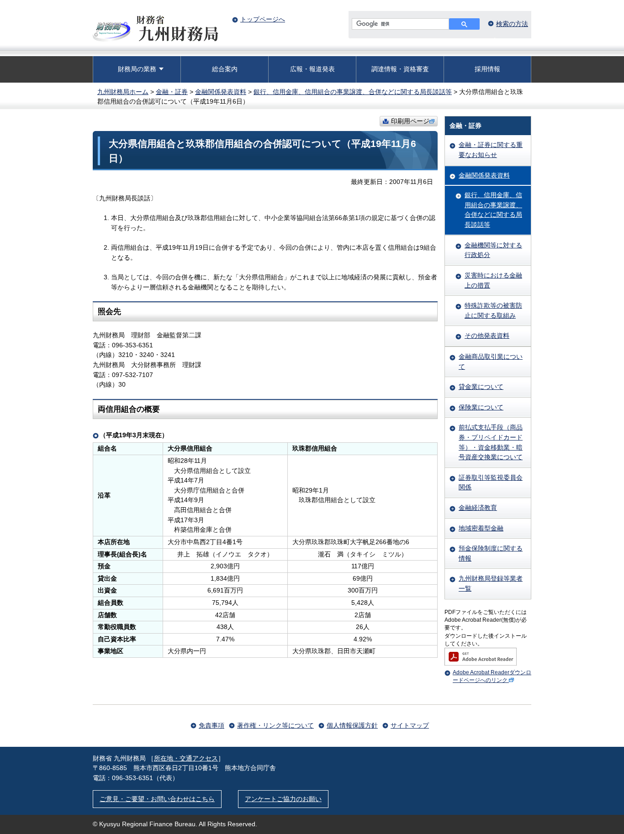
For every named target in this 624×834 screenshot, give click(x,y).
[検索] (464, 24)
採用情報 (487, 69)
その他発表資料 (487, 335)
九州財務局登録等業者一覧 (491, 583)
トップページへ (262, 19)
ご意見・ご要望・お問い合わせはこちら (157, 799)
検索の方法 (512, 23)
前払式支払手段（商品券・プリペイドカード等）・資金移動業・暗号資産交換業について (491, 442)
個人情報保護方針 (352, 725)
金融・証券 (172, 91)
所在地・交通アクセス (186, 758)
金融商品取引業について (491, 361)
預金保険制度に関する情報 (491, 553)
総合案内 (225, 69)
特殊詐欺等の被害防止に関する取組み (493, 310)
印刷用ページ (410, 121)
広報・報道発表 (312, 69)
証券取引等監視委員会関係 (491, 482)
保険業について (481, 407)
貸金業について (481, 386)
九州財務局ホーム (122, 91)
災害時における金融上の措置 (493, 280)
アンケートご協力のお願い (283, 799)
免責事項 (211, 725)
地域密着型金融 (481, 528)
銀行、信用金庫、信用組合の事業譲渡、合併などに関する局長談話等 (353, 91)
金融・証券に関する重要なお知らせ (491, 149)
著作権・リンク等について (275, 725)
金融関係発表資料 (220, 91)
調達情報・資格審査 (400, 69)
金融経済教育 (478, 507)
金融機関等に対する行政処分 (493, 250)
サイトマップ (410, 725)
